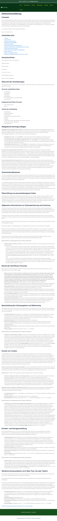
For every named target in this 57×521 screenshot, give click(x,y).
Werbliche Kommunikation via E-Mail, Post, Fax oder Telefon (16, 54)
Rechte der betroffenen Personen (11, 48)
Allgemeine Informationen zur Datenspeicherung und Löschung (16, 47)
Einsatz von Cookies (8, 51)
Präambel (6, 38)
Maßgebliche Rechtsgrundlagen (10, 42)
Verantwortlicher (7, 39)
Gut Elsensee (12, 7)
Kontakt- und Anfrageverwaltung (10, 52)
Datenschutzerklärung (25, 512)
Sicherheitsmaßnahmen (8, 44)
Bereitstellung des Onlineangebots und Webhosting (14, 49)
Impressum (33, 512)
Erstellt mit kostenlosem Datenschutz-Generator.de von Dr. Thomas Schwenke (17, 506)
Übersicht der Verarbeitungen (10, 41)
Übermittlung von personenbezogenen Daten (13, 45)
